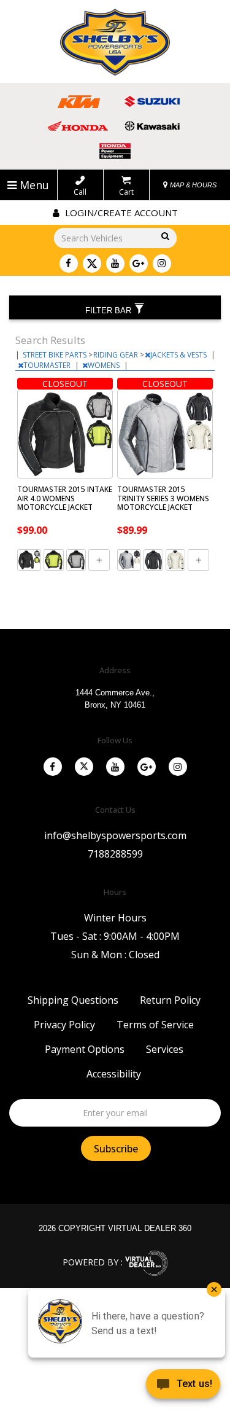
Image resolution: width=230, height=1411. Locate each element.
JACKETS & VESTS (179, 355)
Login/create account (120, 212)
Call (80, 192)
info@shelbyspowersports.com (115, 835)
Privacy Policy (64, 1024)
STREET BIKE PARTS (55, 355)
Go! (163, 237)
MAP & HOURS (192, 185)
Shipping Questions (73, 1000)
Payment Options (85, 1049)
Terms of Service (155, 1024)
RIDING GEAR (116, 355)
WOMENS (104, 365)
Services (164, 1049)
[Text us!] (183, 1386)
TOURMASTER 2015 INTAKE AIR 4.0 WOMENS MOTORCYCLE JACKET (64, 498)
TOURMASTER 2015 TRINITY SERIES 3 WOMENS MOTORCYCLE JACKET (163, 498)
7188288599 (115, 854)
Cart (126, 192)
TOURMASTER (47, 365)
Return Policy (170, 1000)
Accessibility (113, 1074)
